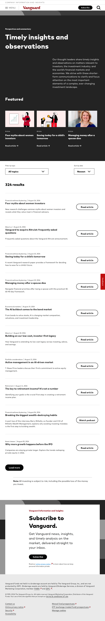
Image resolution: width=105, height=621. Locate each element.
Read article (87, 207)
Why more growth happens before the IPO (28, 444)
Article (7, 131)
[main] (52, 292)
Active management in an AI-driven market (29, 362)
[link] (97, 7)
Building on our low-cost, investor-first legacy (30, 335)
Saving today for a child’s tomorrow (25, 256)
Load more (14, 467)
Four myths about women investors (25, 203)
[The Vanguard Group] (32, 8)
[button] (12, 8)
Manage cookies (59, 610)
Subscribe (85, 8)
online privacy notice (43, 564)
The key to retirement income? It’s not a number (31, 388)
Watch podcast (87, 420)
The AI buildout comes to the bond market (28, 309)
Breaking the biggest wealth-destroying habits (31, 415)
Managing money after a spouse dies (25, 283)
